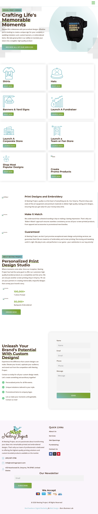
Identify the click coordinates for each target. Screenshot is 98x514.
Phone (59, 361)
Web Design (54, 508)
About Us (52, 431)
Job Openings (54, 440)
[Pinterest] (58, 454)
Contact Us (53, 449)
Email (59, 351)
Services (52, 436)
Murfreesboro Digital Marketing (36, 508)
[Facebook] (50, 454)
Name (59, 341)
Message (60, 371)
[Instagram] (54, 454)
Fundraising (53, 445)
